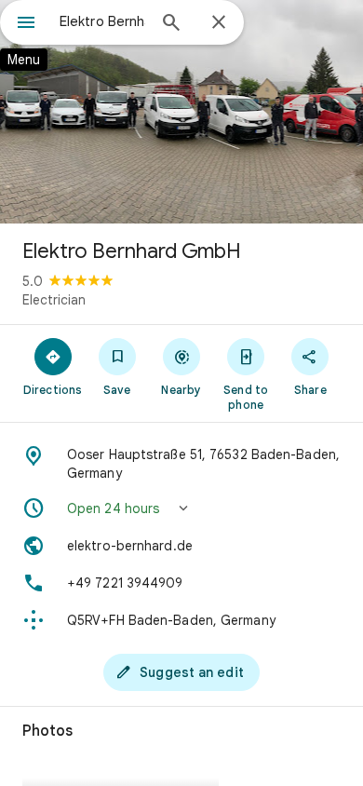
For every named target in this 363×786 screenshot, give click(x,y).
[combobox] (102, 21)
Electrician (54, 299)
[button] (181, 508)
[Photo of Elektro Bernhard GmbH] (181, 112)
